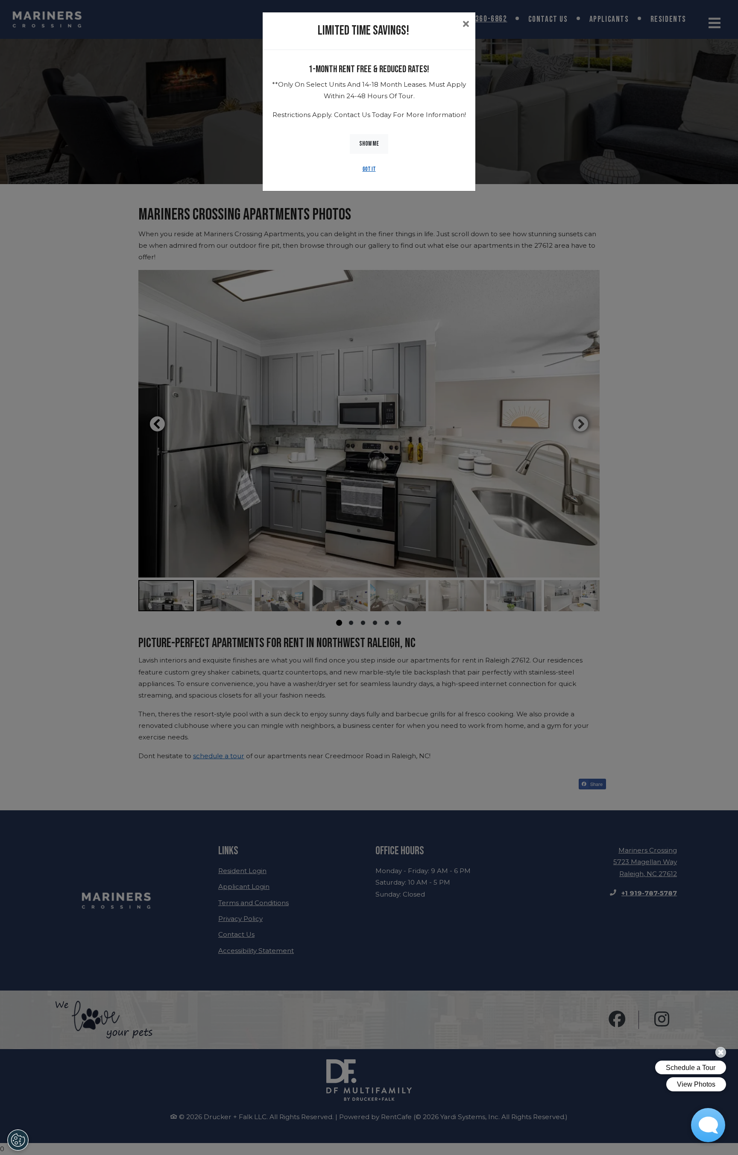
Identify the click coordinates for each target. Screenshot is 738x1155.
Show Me (369, 144)
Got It (369, 169)
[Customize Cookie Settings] (18, 1140)
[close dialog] (466, 24)
